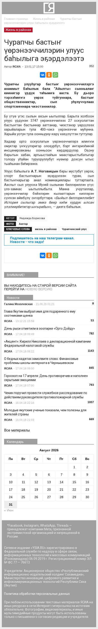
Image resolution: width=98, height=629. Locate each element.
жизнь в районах (46, 229)
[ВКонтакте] (42, 75)
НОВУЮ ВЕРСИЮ (38, 289)
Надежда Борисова (32, 218)
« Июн (8, 510)
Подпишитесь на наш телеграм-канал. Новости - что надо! (42, 240)
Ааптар (23, 223)
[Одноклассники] (49, 75)
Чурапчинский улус (74, 229)
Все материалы (17, 430)
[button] (89, 8)
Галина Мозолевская (18, 304)
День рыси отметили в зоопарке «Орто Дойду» (39, 328)
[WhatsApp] (55, 75)
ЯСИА (17, 66)
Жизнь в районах (18, 30)
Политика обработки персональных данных (37, 594)
